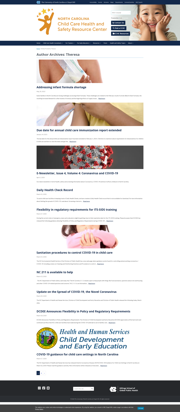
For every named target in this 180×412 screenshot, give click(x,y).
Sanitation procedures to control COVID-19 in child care (74, 252)
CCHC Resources (121, 33)
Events (100, 2)
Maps (112, 2)
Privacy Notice (39, 409)
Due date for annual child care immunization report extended (79, 130)
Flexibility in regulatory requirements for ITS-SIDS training (77, 209)
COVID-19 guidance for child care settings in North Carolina (77, 354)
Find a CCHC (119, 28)
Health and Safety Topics (117, 43)
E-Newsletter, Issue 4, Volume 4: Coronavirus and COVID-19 (77, 173)
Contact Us (119, 23)
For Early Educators (83, 43)
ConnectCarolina (129, 2)
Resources (96, 43)
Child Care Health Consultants (52, 43)
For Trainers (69, 43)
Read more (101, 98)
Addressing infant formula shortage (61, 87)
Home (38, 43)
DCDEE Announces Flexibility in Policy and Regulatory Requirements (83, 311)
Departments (119, 2)
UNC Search (139, 2)
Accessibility (93, 2)
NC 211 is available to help (55, 272)
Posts (105, 43)
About (130, 43)
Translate (125, 18)
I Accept (140, 408)
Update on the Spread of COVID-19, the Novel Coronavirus (77, 292)
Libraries (106, 2)
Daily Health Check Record (55, 190)
